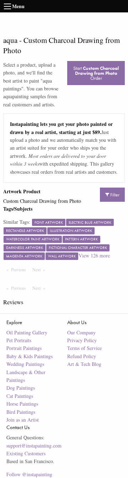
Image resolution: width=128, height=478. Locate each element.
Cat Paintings (19, 396)
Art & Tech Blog (84, 364)
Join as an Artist (22, 419)
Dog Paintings (20, 387)
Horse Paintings (22, 403)
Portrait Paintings (24, 348)
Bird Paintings (20, 411)
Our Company (81, 332)
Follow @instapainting (29, 474)
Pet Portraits (18, 340)
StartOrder (96, 73)
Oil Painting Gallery (26, 332)
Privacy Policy (82, 340)
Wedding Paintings (25, 364)
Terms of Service (84, 348)
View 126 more (94, 255)
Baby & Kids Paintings (29, 356)
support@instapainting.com (34, 445)
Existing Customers (26, 453)
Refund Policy (81, 356)
